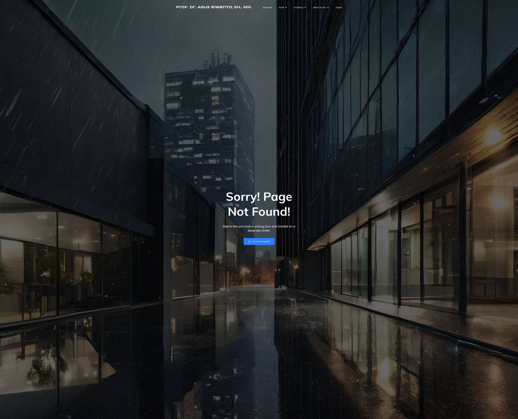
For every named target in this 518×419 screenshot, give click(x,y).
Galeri (339, 7)
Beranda (267, 7)
